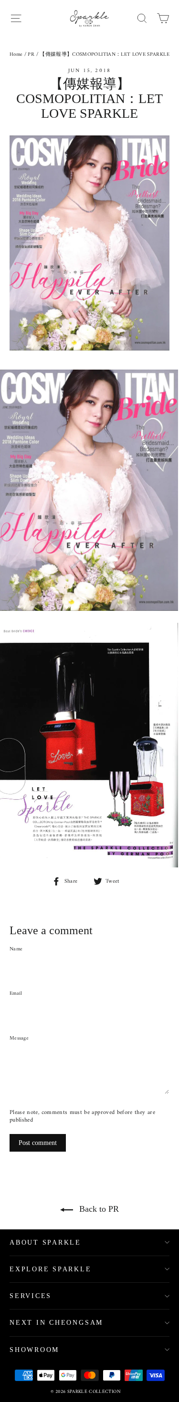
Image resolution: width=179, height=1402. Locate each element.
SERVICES (31, 1295)
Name (16, 949)
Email (16, 993)
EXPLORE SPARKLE (51, 1269)
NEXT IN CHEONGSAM (56, 1322)
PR (31, 54)
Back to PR (98, 1209)
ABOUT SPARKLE (45, 1242)
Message (19, 1038)
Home (16, 54)
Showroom (34, 1349)
